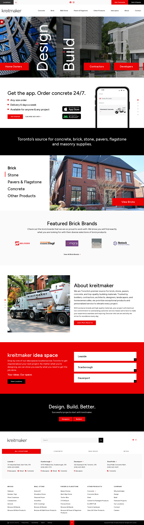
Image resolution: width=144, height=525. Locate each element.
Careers (116, 510)
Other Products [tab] (22, 195)
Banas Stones (65, 491)
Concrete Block (92, 494)
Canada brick (12, 501)
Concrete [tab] (16, 189)
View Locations (16, 381)
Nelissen (11, 491)
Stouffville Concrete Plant (116, 465)
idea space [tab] (93, 451)
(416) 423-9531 (79, 467)
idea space (115, 11)
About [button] (127, 11)
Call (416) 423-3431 (32, 116)
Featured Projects (120, 501)
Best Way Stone (66, 494)
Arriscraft (37, 491)
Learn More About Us (85, 323)
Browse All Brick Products (17, 510)
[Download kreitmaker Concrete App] (74, 109)
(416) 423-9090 (13, 467)
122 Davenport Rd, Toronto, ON (85, 465)
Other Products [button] (99, 11)
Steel (89, 497)
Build (115, 497)
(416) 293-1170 (46, 467)
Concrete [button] (41, 11)
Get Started (15, 116)
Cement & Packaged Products (98, 501)
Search (43, 522)
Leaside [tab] (82, 356)
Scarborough (45, 461)
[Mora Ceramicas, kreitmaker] (72, 243)
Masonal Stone (39, 497)
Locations (6, 2)
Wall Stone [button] (64, 11)
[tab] (137, 102)
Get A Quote (136, 2)
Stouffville (111, 461)
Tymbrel (134, 522)
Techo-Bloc (65, 497)
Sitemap (50, 522)
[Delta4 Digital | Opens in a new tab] (13, 522)
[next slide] (12, 47)
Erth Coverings (39, 504)
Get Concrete (120, 2)
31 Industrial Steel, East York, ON (19, 465)
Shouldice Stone (40, 494)
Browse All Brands (14, 507)
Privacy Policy (25, 522)
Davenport (78, 461)
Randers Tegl (12, 494)
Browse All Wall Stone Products (45, 510)
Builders (79, 419)
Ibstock (10, 504)
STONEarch (65, 501)
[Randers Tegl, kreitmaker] (47, 243)
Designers (65, 419)
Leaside (10, 461)
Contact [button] (138, 11)
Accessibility (35, 522)
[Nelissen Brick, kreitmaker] (22, 243)
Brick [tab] (12, 168)
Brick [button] (52, 11)
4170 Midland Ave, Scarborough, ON (53, 465)
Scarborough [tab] (85, 367)
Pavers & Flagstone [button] (81, 11)
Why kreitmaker (119, 491)
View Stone (128, 201)
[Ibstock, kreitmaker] (121, 243)
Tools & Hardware (93, 507)
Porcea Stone (65, 504)
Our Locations (119, 504)
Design (116, 494)
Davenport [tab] (84, 378)
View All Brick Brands (71, 254)
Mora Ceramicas (13, 497)
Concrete (90, 491)
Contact (117, 507)
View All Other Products (95, 510)
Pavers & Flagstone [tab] (25, 182)
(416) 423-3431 (112, 467)
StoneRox (37, 501)
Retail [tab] (126, 451)
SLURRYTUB (91, 504)
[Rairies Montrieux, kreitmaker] (96, 243)
